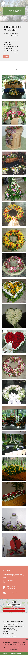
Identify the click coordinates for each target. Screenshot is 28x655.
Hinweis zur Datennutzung (14, 608)
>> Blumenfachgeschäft (8, 635)
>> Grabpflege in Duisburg (9, 628)
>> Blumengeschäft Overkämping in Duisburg (13, 623)
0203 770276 (10, 580)
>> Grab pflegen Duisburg (9, 633)
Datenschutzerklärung (14, 611)
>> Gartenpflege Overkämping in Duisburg (13, 621)
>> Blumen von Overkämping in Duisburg (12, 636)
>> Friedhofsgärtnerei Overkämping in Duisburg (14, 626)
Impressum (5, 653)
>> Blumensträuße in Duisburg (10, 624)
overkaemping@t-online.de (13, 593)
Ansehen (6, 56)
